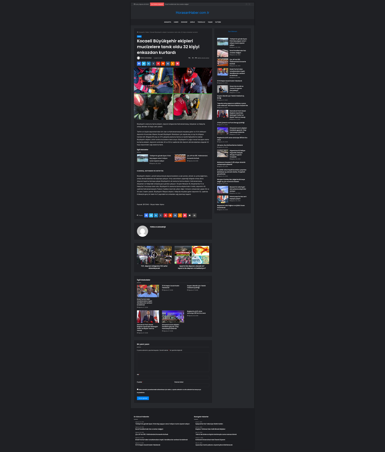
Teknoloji (201, 22)
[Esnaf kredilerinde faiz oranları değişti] (222, 53)
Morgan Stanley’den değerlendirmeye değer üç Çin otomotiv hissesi (231, 180)
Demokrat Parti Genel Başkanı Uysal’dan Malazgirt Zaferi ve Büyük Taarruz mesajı (147, 327)
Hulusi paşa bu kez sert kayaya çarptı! (238, 198)
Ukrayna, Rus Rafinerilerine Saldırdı (230, 145)
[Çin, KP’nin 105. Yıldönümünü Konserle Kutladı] (180, 158)
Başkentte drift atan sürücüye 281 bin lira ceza (196, 312)
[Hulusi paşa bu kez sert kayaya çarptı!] (222, 199)
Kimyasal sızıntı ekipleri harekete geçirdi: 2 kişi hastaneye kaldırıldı (170, 326)
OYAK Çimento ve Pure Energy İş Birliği (230, 123)
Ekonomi (184, 22)
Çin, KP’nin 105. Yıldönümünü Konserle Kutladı (179, 4)
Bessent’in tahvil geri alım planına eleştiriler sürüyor (238, 189)
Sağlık (192, 22)
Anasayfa (167, 22)
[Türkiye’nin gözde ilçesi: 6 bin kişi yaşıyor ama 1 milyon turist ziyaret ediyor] (142, 158)
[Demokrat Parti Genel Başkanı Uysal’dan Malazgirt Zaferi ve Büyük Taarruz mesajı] (148, 316)
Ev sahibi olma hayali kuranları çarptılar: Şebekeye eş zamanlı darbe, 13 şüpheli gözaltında (232, 172)
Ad (138, 374)
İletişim (218, 22)
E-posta (140, 382)
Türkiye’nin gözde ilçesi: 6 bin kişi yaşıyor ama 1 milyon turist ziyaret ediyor (160, 158)
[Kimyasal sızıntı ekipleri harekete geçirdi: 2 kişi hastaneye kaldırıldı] (173, 316)
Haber (176, 22)
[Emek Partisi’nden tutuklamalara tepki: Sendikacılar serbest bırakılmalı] (148, 291)
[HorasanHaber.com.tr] (192, 12)
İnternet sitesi (178, 382)
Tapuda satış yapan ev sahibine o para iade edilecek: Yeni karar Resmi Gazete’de (232, 104)
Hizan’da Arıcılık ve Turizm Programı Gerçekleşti (236, 88)
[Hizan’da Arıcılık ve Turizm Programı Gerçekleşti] (222, 89)
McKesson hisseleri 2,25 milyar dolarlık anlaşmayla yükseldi (231, 163)
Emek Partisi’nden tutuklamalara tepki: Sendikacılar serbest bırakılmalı (144, 302)
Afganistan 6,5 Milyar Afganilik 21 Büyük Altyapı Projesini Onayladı (237, 154)
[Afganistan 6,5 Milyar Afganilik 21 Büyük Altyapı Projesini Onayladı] (222, 153)
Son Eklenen (232, 31)
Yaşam (210, 22)
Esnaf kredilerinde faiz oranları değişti (238, 52)
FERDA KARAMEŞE (146, 58)
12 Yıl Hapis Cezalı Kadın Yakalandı (170, 287)
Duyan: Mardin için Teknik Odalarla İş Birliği (196, 287)
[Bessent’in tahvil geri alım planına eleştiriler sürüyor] (222, 189)
